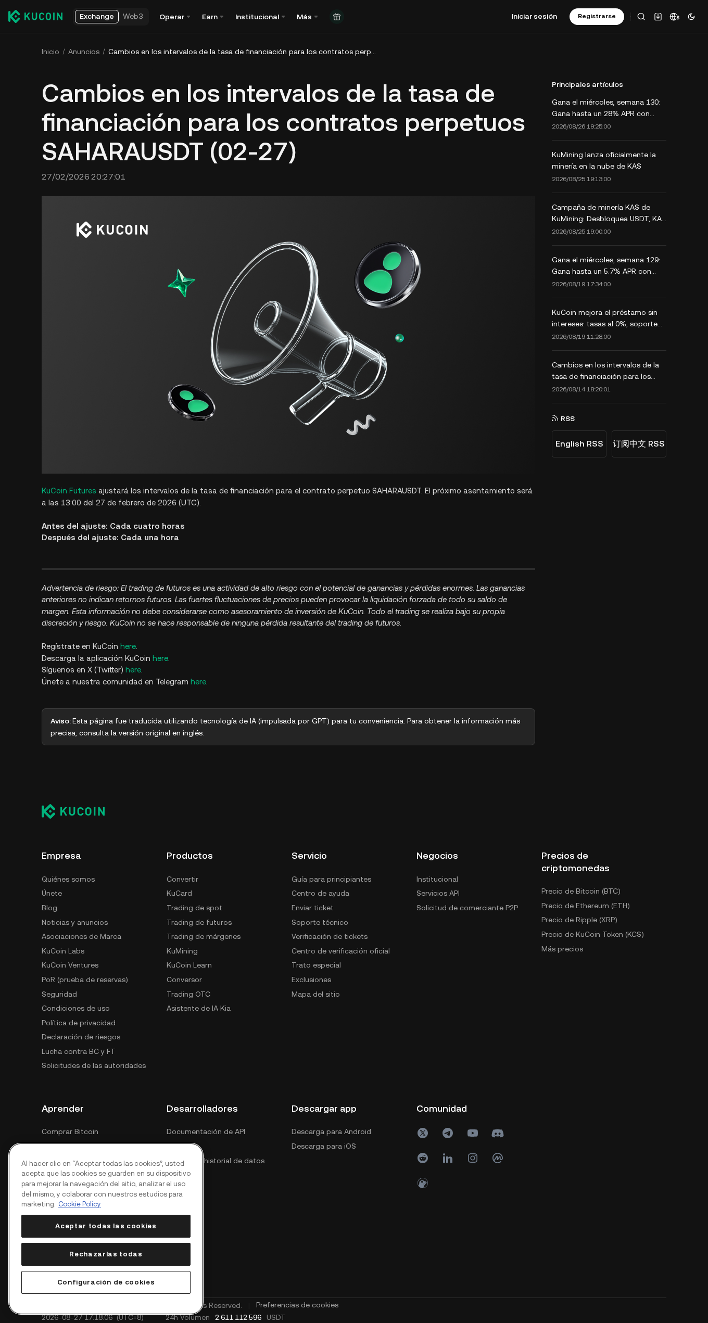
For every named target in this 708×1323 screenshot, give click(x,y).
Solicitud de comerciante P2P (467, 908)
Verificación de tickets (330, 936)
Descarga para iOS (324, 1146)
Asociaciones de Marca (81, 936)
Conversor (184, 979)
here (128, 646)
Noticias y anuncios (75, 922)
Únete (52, 893)
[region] (106, 1229)
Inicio (50, 51)
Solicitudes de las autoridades (94, 1065)
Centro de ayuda (320, 893)
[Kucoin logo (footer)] (79, 811)
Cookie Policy (79, 1204)
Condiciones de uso (76, 1008)
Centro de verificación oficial (341, 951)
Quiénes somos (68, 879)
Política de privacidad (79, 1023)
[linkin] (447, 1158)
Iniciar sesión (534, 16)
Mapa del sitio (316, 994)
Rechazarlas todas (105, 1254)
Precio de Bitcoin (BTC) (581, 891)
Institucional (437, 879)
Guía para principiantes (331, 879)
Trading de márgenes (204, 936)
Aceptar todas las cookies (105, 1226)
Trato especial (316, 965)
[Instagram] (472, 1158)
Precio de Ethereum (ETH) (585, 905)
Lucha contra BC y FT (79, 1051)
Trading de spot (194, 908)
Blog (49, 908)
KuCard (179, 893)
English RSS (579, 444)
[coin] (422, 1183)
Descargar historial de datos (215, 1160)
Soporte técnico (320, 922)
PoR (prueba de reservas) (85, 979)
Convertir (182, 879)
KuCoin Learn (189, 965)
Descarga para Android (331, 1131)
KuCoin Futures (69, 490)
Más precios (562, 949)
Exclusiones (311, 979)
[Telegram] (447, 1133)
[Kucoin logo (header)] (35, 16)
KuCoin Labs (63, 951)
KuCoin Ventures (70, 965)
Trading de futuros (199, 922)
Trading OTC (188, 994)
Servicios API (438, 893)
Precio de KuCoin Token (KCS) (592, 934)
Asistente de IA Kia (199, 1008)
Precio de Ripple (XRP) (579, 919)
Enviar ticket (313, 908)
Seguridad (59, 994)
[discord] (497, 1133)
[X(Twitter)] (422, 1133)
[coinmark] (497, 1158)
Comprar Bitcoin (70, 1131)
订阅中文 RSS (639, 444)
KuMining (182, 951)
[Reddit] (422, 1158)
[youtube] (472, 1133)
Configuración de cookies (106, 1282)
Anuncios (83, 51)
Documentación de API (206, 1131)
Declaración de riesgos (81, 1037)
